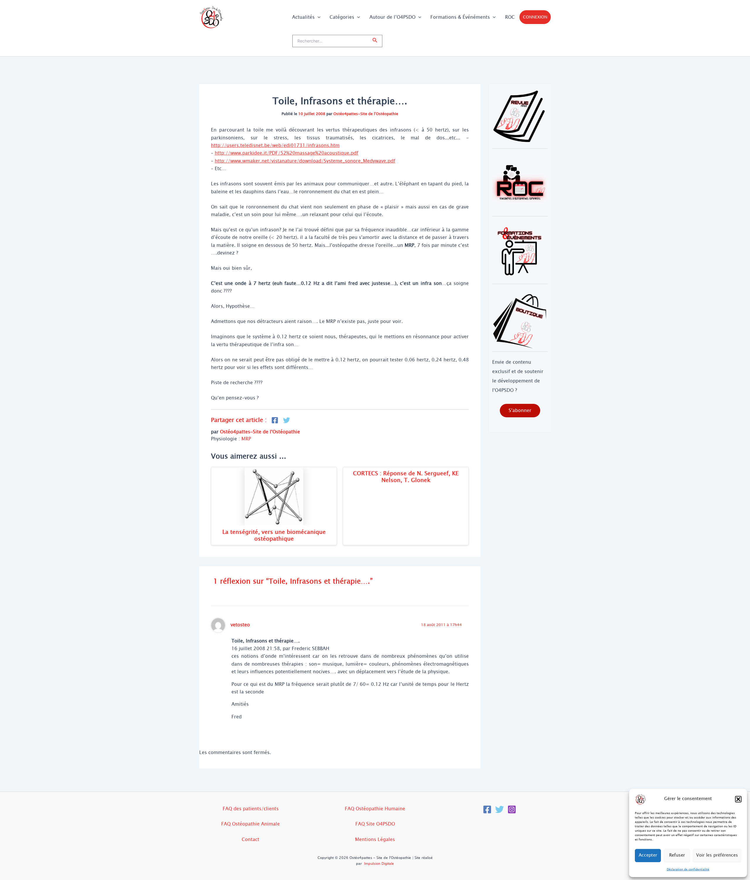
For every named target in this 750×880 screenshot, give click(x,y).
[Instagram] (511, 809)
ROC (510, 17)
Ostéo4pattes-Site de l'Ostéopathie (365, 114)
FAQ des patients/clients (251, 808)
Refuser (677, 855)
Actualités (303, 17)
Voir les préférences (717, 855)
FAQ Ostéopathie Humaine (375, 808)
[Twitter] (499, 809)
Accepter (648, 855)
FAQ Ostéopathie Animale (250, 824)
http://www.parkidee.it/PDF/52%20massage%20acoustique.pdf (286, 153)
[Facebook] (487, 809)
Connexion (535, 17)
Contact (250, 839)
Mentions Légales (375, 839)
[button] (738, 799)
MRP (246, 438)
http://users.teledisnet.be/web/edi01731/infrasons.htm (275, 145)
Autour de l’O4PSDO (392, 17)
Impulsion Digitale (379, 863)
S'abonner (520, 410)
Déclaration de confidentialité (688, 869)
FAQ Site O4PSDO (375, 824)
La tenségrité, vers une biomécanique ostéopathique (274, 535)
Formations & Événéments (460, 17)
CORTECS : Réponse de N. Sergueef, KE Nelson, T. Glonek (405, 476)
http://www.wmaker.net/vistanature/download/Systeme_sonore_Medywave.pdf (305, 161)
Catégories (342, 17)
